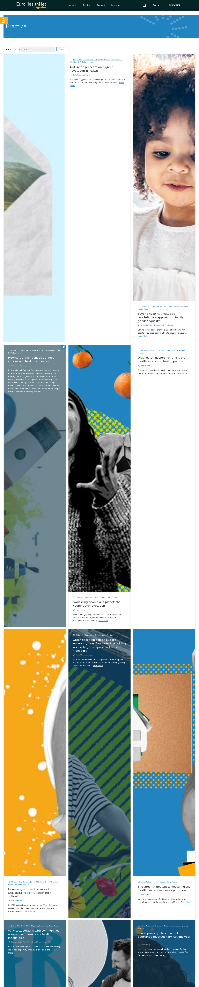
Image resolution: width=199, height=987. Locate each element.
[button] (4, 20)
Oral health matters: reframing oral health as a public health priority (162, 359)
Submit (101, 5)
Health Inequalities (176, 306)
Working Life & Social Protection (82, 62)
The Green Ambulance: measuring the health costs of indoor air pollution (164, 888)
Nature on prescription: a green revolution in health (91, 69)
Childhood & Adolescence (150, 306)
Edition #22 (15, 350)
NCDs (10, 353)
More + (115, 5)
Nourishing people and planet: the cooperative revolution (96, 604)
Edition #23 (164, 306)
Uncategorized (116, 60)
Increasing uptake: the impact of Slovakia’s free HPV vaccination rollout (30, 892)
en (154, 5)
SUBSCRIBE (174, 5)
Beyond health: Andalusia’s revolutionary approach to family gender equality (161, 317)
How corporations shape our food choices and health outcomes (31, 359)
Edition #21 (80, 635)
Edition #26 (77, 60)
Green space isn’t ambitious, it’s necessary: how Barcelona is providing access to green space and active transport (99, 645)
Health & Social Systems (176, 350)
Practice (107, 60)
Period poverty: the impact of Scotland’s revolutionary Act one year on (164, 936)
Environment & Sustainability (93, 60)
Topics (86, 5)
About (72, 5)
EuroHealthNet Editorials (51, 350)
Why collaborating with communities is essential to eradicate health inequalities (33, 934)
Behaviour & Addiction (149, 350)
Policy (185, 926)
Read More (143, 336)
